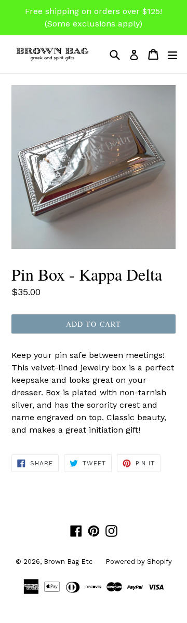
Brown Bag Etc (68, 561)
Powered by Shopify (138, 561)
